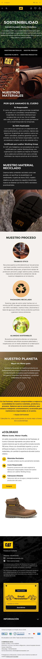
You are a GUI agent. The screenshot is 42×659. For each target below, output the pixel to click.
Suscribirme (21, 607)
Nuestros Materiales (13, 50)
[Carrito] (40, 8)
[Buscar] (6, 8)
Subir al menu (21, 590)
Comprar (9, 486)
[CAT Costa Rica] (8, 544)
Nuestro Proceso (31, 50)
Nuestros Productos (29, 54)
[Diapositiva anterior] (2, 2)
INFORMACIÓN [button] (11, 619)
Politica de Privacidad (12, 656)
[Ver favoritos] (35, 8)
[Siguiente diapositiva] (40, 2)
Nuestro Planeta (11, 54)
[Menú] (2, 8)
